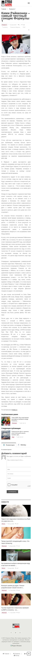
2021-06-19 (23, 423)
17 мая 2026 (12, 612)
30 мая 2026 (11, 524)
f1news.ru (14, 410)
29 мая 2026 (12, 546)
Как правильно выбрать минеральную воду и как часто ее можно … (15, 564)
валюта (5, 27)
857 (17, 524)
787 (19, 546)
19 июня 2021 (13, 24)
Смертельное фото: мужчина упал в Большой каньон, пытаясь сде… (20, 433)
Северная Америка (15, 27)
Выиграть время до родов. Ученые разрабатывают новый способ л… (12, 586)
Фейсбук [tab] (23, 445)
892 (19, 590)
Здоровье (14, 423)
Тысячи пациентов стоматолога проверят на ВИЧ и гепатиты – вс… (15, 609)
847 (19, 612)
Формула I (12, 9)
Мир (13, 437)
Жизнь (3, 524)
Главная (3, 9)
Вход (27, 653)
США (24, 27)
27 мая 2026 (12, 590)
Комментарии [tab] (10, 445)
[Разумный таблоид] (8, 3)
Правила (17, 653)
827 (17, 568)
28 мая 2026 (11, 568)
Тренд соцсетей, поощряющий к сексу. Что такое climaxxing (15, 542)
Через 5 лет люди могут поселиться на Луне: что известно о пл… (16, 520)
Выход (17, 655)
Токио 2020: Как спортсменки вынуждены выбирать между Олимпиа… (20, 419)
